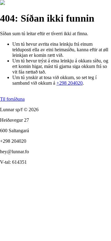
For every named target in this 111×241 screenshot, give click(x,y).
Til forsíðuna (12, 99)
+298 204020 (69, 83)
